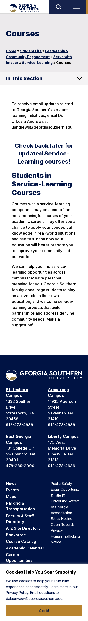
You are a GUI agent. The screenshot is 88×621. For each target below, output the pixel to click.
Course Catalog (21, 541)
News (11, 483)
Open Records (63, 524)
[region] (44, 592)
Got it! (44, 611)
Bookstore (16, 534)
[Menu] (77, 7)
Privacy (57, 530)
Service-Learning (37, 63)
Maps (11, 496)
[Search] (58, 7)
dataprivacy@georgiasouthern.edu (34, 598)
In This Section (24, 78)
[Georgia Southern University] (23, 8)
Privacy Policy (17, 592)
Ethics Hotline (61, 519)
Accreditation (61, 513)
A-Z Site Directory (23, 528)
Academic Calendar (25, 548)
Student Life (31, 51)
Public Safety (61, 483)
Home (11, 51)
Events (12, 489)
